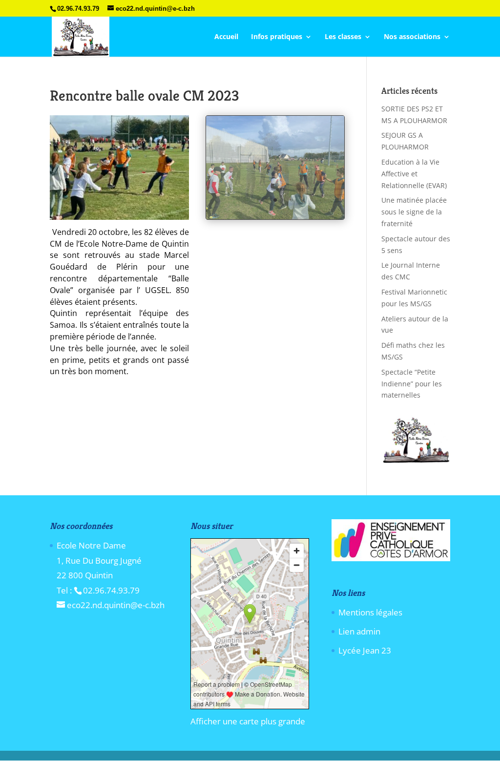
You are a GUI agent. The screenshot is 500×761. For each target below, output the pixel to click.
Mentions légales (370, 612)
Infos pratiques (276, 37)
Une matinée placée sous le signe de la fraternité (414, 211)
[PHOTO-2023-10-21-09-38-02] (275, 219)
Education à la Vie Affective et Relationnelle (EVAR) (414, 173)
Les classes (343, 37)
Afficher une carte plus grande (247, 721)
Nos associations (412, 37)
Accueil (226, 37)
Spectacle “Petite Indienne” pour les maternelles (411, 383)
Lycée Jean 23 (364, 650)
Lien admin (359, 631)
